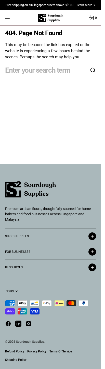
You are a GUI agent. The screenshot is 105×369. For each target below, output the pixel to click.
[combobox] (47, 70)
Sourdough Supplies (30, 342)
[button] (8, 18)
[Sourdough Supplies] (50, 17)
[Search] (93, 70)
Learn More (84, 5)
